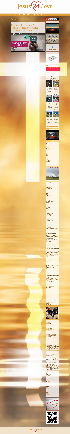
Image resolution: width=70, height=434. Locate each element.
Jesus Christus (48, 160)
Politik (47, 162)
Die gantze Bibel (48, 285)
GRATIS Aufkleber (48, 195)
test (51, 14)
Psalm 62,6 (50, 323)
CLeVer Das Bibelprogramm (49, 238)
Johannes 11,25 (48, 202)
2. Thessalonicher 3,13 (49, 214)
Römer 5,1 (47, 189)
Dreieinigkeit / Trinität (48, 187)
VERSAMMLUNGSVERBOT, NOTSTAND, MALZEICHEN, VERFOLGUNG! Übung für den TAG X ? (52, 291)
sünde (52, 368)
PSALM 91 (47, 277)
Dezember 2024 (48, 374)
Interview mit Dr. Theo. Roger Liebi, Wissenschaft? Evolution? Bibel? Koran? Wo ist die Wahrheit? (52, 261)
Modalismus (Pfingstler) (49, 188)
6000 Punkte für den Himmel (53, 336)
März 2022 (47, 388)
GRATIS (33, 14)
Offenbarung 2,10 (48, 215)
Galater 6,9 (47, 209)
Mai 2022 (47, 387)
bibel (51, 354)
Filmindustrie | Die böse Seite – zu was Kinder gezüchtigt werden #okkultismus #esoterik (26, 28)
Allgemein (47, 143)
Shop (38, 14)
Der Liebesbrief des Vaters (49, 229)
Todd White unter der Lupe (49, 220)
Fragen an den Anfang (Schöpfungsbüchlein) (52, 203)
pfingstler (57, 366)
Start (16, 14)
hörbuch (53, 362)
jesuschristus (52, 364)
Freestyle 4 (47, 208)
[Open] (49, 83)
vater (56, 368)
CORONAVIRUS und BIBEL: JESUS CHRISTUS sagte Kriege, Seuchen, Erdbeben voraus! (52, 279)
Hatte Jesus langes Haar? (49, 302)
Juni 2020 (47, 392)
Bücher (47, 150)
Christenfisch (48, 303)
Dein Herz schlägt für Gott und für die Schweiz (52, 228)
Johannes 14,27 (48, 207)
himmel (47, 362)
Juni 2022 (47, 386)
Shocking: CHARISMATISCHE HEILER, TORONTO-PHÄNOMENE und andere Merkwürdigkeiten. (51, 296)
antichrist (47, 354)
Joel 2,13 (50, 330)
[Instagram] (51, 86)
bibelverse (51, 355)
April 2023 (47, 381)
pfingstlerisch (47, 367)
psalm (51, 367)
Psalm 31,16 (47, 194)
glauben (51, 359)
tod (54, 368)
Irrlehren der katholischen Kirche (50, 286)
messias (57, 365)
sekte (57, 367)
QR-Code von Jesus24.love (49, 213)
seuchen (49, 368)
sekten (47, 368)
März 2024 (47, 375)
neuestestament (48, 366)
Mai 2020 (47, 393)
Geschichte (47, 156)
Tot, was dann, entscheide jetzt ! (50, 282)
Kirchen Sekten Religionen (49, 304)
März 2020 (47, 395)
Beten (47, 147)
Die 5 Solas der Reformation (49, 241)
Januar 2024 (47, 376)
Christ (20, 14)
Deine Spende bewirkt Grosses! (50, 201)
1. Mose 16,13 (48, 206)
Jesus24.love (48, 161)
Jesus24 (47, 14)
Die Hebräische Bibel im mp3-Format (51, 281)
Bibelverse (28, 14)
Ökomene (47, 250)
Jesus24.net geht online (49, 200)
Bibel (46, 148)
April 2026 (47, 373)
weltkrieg (48, 369)
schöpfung (54, 367)
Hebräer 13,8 (51, 324)
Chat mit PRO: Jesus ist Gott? (50, 267)
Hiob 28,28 (47, 219)
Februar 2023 (48, 382)
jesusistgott (48, 365)
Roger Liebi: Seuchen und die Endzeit (51, 264)
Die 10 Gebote (48, 288)
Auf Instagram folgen (55, 126)
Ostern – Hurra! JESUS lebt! (50, 183)
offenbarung (53, 366)
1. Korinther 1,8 (51, 328)
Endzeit (47, 153)
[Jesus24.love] (35, 7)
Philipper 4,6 (47, 193)
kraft (54, 365)
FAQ (24, 14)
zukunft (51, 369)
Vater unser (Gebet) (48, 287)
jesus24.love (49, 111)
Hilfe (46, 159)
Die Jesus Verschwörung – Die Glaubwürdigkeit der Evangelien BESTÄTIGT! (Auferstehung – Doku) (52, 252)
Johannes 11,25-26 (48, 227)
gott (56, 359)
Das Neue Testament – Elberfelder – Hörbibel (52, 270)
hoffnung (50, 362)
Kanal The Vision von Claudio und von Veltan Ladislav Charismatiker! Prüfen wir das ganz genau (52, 236)
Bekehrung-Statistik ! (49, 256)
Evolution (47, 154)
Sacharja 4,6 (47, 221)
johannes (52, 365)
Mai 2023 (47, 380)
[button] (58, 15)
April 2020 (47, 394)
